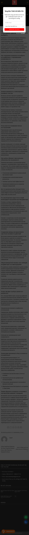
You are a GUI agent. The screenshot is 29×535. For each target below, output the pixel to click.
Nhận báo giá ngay (14, 29)
